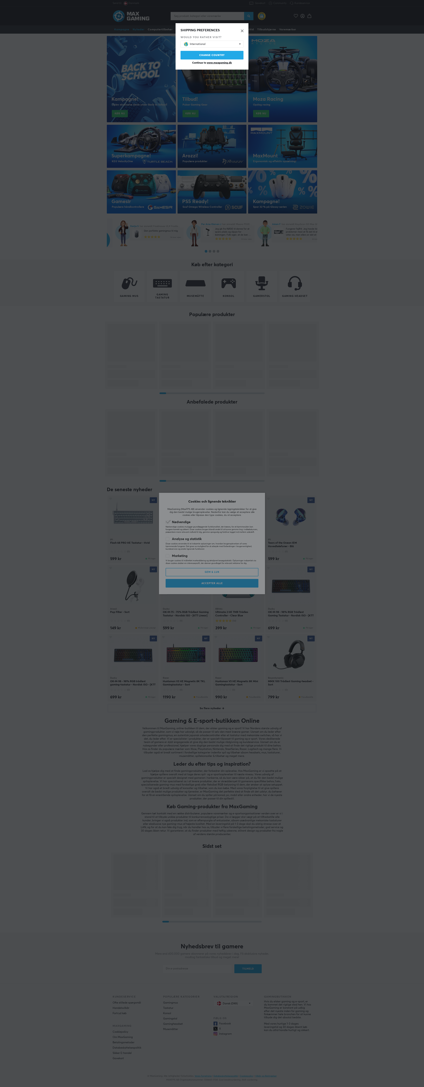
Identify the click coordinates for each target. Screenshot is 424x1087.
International (198, 44)
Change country (212, 55)
